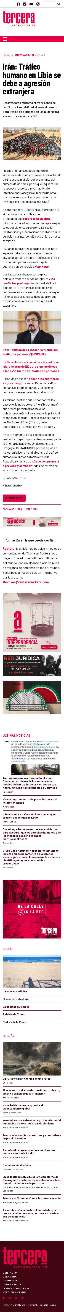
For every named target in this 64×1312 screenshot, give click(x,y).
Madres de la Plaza (14, 1022)
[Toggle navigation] (5, 39)
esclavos (8, 509)
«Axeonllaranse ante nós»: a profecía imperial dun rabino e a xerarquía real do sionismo (32, 1122)
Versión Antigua (15, 1292)
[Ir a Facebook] (18, 4)
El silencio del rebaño (16, 999)
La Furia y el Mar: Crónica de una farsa (26, 1078)
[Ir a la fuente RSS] (37, 4)
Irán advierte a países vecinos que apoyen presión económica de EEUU (29, 816)
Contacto (10, 1272)
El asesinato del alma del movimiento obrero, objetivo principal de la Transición (31, 1092)
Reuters (8, 548)
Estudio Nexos (48, 1304)
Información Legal (16, 1288)
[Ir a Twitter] (24, 4)
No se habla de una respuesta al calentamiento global (23, 1107)
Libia (27, 509)
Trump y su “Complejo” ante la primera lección (32, 1198)
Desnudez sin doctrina (17, 1165)
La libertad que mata (16, 1006)
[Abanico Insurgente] (32, 703)
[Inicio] (19, 18)
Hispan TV (8, 54)
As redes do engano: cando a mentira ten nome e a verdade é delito (29, 1151)
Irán (19, 509)
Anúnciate (10, 1280)
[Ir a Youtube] (31, 4)
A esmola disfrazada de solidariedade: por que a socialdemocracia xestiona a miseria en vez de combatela (31, 1213)
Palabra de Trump (14, 1014)
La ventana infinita (15, 991)
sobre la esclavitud (37, 218)
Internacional (24, 54)
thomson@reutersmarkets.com (26, 582)
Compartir (15, 498)
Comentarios (12, 1284)
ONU (35, 509)
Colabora (10, 1276)
